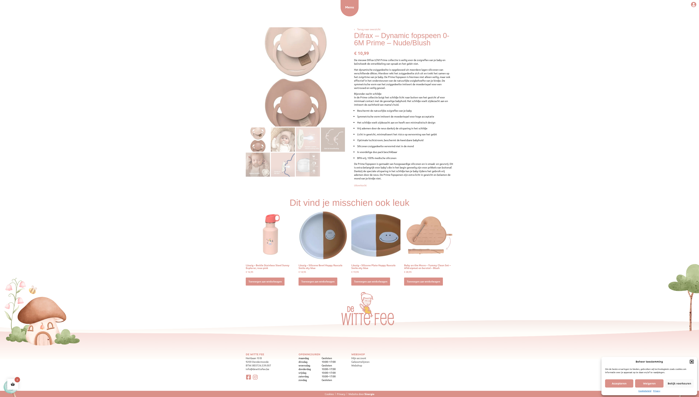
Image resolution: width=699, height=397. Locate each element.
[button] (692, 361)
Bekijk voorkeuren (679, 383)
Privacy (656, 390)
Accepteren (619, 383)
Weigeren (649, 383)
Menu (349, 7)
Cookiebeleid (644, 390)
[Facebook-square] (248, 377)
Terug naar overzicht (367, 29)
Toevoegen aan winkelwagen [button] (265, 281)
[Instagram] (255, 377)
